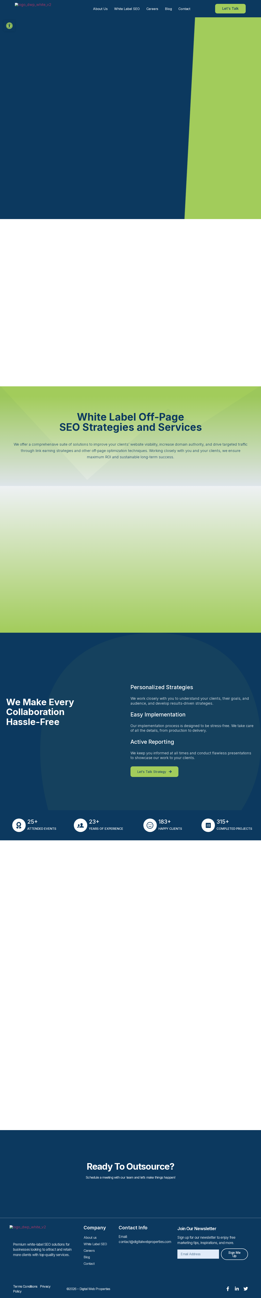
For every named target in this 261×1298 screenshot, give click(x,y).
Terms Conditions (26, 1286)
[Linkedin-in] (236, 1289)
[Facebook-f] (228, 1289)
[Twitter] (245, 1289)
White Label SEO (126, 9)
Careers (152, 9)
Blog (168, 9)
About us (100, 9)
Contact (184, 9)
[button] (9, 25)
